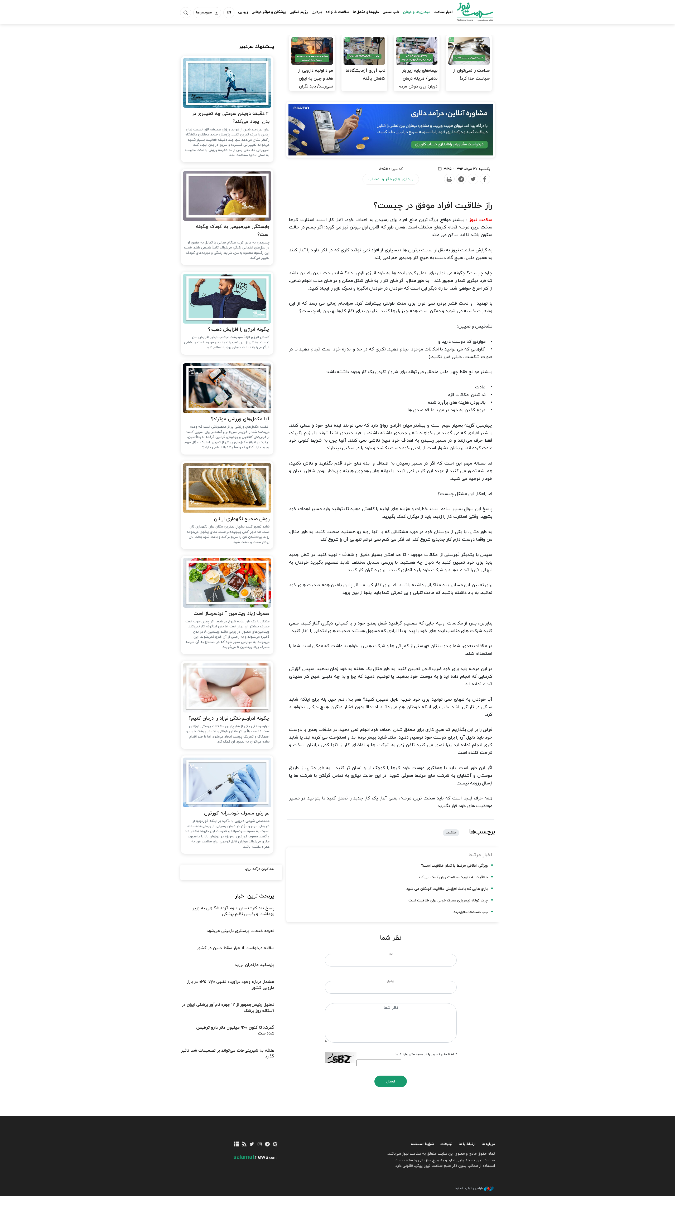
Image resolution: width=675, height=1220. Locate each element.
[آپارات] (275, 1144)
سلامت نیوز (470, 11)
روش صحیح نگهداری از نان (241, 519)
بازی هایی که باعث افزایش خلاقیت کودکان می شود (447, 888)
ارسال (390, 1081)
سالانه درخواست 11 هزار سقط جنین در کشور (235, 948)
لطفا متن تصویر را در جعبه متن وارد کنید (426, 1054)
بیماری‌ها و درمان (416, 11)
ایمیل (390, 981)
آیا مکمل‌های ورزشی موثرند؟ (240, 419)
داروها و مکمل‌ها (366, 11)
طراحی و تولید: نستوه (469, 1188)
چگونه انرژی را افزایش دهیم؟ (238, 329)
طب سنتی (391, 11)
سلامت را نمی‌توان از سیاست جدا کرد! (471, 74)
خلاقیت (451, 832)
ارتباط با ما (467, 1143)
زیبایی (243, 11)
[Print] (449, 179)
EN (229, 12)
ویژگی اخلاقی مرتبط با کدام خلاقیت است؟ (454, 865)
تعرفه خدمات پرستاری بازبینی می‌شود (240, 931)
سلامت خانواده (337, 11)
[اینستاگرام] (259, 1144)
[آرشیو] (236, 1144)
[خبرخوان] (244, 1144)
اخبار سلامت (443, 11)
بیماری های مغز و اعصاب (390, 179)
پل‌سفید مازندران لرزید (254, 965)
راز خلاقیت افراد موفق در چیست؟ (433, 206)
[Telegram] (461, 179)
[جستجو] (185, 12)
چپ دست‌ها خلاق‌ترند (471, 912)
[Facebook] (484, 179)
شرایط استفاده (422, 1143)
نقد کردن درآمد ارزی (259, 869)
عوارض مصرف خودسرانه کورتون (236, 813)
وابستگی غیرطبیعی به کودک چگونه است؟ (232, 230)
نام (391, 953)
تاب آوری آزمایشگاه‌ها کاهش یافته (365, 74)
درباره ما (488, 1143)
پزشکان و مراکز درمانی (269, 11)
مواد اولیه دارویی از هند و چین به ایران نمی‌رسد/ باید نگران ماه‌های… (315, 82)
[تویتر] (252, 1144)
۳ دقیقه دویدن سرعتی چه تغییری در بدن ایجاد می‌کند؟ (230, 117)
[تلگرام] (267, 1144)
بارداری (316, 11)
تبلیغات (446, 1143)
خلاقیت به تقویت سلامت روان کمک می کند (453, 877)
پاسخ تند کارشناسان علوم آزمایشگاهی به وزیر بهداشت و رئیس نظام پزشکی (233, 911)
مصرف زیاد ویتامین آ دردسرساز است (231, 613)
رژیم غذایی (299, 11)
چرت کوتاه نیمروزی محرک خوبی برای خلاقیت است (448, 900)
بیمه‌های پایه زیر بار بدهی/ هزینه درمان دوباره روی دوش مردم (417, 78)
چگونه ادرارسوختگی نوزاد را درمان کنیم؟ (229, 718)
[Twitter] (472, 179)
